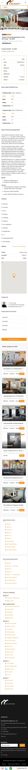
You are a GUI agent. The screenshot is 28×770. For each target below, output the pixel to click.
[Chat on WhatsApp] (10, 768)
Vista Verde (9, 655)
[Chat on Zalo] (6, 768)
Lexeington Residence (12, 638)
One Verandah (10, 658)
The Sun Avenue (10, 640)
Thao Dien (9, 530)
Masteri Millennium (11, 666)
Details (22, 374)
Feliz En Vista (9, 652)
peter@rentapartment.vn (16, 306)
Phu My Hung (9, 541)
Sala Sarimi (9, 646)
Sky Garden (9, 680)
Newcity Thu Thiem (11, 643)
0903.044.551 (22, 768)
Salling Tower (10, 601)
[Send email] (2, 768)
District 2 (8, 527)
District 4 (8, 535)
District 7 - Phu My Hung (13, 574)
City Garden (9, 615)
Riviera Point (9, 689)
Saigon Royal (9, 669)
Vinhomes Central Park (12, 606)
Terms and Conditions (13, 764)
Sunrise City (9, 683)
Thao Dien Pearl (10, 635)
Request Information (14, 339)
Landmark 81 (9, 609)
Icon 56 (8, 675)
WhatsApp (21, 305)
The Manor (9, 612)
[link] (14, 358)
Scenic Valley (10, 686)
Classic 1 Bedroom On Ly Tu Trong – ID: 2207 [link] (15, 450)
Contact (24, 764)
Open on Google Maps (20, 246)
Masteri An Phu (10, 626)
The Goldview (10, 663)
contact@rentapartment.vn (9, 734)
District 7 (8, 538)
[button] (14, 275)
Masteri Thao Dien (11, 623)
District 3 (8, 533)
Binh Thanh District (11, 544)
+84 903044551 (13, 305)
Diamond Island (10, 649)
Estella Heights (10, 632)
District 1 (8, 524)
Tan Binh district (10, 547)
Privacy (4, 764)
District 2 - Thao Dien (12, 566)
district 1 (8, 137)
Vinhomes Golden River (12, 598)
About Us (3, 736)
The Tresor (9, 672)
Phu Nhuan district (11, 550)
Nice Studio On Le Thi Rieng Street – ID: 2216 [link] (15, 368)
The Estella (9, 629)
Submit (22, 745)
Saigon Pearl (9, 618)
